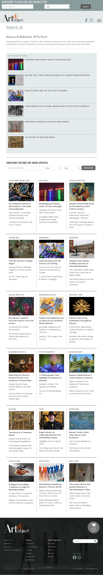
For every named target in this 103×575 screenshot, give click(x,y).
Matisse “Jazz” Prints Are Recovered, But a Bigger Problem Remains (57, 75)
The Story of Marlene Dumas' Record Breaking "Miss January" (79, 505)
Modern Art (76, 352)
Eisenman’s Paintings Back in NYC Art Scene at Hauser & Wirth (81, 225)
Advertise (30, 559)
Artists (51, 550)
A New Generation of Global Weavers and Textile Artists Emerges (57, 106)
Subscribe (88, 168)
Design (12, 409)
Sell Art (51, 556)
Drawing (44, 237)
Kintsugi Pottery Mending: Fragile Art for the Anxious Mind (20, 270)
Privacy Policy (79, 569)
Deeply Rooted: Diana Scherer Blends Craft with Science (20, 387)
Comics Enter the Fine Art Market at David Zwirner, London (50, 270)
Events (29, 550)
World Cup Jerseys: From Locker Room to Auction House (80, 496)
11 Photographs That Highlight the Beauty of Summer (50, 378)
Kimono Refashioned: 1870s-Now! (26, 37)
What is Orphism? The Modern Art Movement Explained (79, 384)
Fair (41, 409)
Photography (47, 352)
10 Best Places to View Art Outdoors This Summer (20, 494)
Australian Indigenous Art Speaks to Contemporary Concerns (50, 329)
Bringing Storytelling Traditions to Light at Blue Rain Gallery (19, 487)
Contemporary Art (19, 180)
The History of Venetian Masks (40, 137)
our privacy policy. (29, 569)
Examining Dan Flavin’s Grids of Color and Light (48, 59)
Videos (29, 553)
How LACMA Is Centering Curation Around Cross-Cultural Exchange (20, 215)
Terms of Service (90, 569)
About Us (8, 540)
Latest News (31, 546)
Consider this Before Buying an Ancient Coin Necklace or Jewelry (81, 339)
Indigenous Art (47, 294)
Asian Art (14, 237)
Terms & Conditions (12, 550)
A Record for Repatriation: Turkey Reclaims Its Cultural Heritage (81, 329)
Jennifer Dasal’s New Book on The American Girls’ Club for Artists (81, 206)
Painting (74, 409)
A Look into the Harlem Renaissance (19, 328)
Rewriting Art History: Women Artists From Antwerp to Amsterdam (20, 378)
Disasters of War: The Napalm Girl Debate (48, 385)
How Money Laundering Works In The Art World (50, 485)
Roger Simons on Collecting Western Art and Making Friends (50, 435)
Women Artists (17, 352)
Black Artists (16, 294)
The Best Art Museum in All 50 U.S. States (20, 223)
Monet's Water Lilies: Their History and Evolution (79, 435)
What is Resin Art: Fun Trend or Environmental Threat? (81, 392)
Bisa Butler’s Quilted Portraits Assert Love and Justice (21, 320)
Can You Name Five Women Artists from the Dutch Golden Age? (21, 396)
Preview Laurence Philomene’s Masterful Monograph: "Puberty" (79, 215)
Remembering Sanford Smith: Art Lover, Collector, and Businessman (50, 502)
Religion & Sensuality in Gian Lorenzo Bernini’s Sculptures (21, 501)
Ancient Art (76, 294)
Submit (86, 6)
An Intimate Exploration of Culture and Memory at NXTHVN (20, 336)
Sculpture (14, 461)
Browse (51, 543)
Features (30, 543)
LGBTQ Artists (77, 180)
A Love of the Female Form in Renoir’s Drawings (50, 277)
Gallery (43, 180)
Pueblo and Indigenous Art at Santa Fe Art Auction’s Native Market (51, 320)
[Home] (12, 17)
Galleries (52, 546)
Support (7, 543)
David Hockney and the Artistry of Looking (46, 90)
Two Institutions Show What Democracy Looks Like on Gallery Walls (81, 272)
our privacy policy (48, 567)
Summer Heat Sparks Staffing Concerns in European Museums (79, 263)
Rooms (51, 553)
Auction (74, 461)
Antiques (44, 461)
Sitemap (7, 546)
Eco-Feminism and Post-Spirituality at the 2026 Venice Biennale (20, 206)
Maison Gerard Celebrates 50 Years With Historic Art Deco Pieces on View (50, 493)
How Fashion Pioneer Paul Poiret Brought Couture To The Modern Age (20, 448)
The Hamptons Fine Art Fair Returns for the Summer (51, 449)
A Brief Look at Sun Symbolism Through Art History (80, 320)
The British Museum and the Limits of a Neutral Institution (81, 282)
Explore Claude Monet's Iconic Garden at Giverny (81, 376)
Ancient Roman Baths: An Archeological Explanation (20, 440)
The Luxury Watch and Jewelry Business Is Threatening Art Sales (79, 487)
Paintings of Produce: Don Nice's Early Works (47, 121)
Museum (73, 237)
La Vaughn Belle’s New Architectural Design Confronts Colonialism (49, 219)
